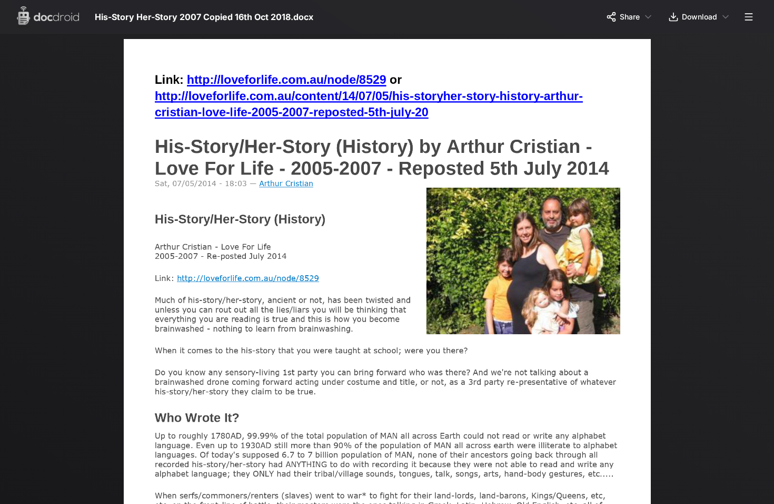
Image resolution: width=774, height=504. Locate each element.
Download (699, 16)
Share (630, 16)
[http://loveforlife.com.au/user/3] (288, 185)
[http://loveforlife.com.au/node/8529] (289, 79)
